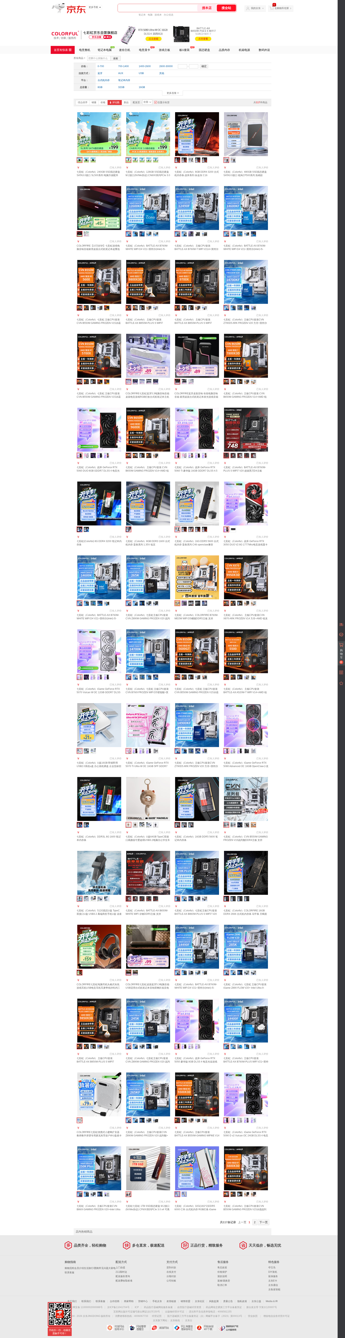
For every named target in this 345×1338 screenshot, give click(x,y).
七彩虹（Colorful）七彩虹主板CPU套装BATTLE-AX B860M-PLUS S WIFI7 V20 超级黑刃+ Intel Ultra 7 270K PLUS (195, 914)
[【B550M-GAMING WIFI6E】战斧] (142, 899)
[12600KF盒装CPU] (142, 234)
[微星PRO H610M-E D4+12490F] (204, 234)
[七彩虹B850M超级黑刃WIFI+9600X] (149, 455)
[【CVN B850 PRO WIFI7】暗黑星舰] (240, 825)
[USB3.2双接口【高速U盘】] (93, 751)
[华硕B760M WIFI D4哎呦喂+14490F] (198, 972)
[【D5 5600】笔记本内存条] (184, 825)
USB (141, 73)
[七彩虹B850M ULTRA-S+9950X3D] (233, 603)
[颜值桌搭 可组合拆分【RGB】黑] (184, 382)
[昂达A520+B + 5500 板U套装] (253, 677)
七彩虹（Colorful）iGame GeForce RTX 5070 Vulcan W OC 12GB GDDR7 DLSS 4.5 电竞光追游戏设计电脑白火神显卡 (98, 692)
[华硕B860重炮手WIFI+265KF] (149, 1120)
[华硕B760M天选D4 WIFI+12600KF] (156, 234)
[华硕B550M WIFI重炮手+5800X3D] (253, 1194)
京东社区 (199, 1301)
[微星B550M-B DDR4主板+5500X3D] (198, 1120)
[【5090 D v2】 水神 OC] (253, 1120)
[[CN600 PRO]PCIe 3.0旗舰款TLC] (149, 160)
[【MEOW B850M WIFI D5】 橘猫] (253, 825)
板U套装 (184, 50)
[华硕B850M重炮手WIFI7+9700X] (198, 308)
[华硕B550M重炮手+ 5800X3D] (247, 1194)
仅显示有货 (164, 102)
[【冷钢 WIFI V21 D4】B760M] (240, 455)
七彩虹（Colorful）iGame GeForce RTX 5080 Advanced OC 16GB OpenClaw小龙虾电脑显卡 (245, 766)
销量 (94, 102)
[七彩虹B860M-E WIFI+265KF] (135, 1120)
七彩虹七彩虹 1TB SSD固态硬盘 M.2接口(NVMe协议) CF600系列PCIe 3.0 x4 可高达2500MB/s (148, 1209)
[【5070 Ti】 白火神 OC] (142, 751)
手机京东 (157, 1301)
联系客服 (69, 1272)
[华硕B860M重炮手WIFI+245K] (142, 1046)
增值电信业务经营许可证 (276, 1316)
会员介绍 (79, 1268)
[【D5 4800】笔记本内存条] (191, 825)
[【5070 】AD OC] (100, 677)
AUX (120, 73)
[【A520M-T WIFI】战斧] (156, 899)
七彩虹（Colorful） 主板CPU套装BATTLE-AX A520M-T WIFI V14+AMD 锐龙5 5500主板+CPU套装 (245, 692)
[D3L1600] (86, 825)
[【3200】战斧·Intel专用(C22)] (204, 160)
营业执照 (253, 1316)
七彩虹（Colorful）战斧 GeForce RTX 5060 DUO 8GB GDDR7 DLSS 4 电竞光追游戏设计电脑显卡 (98, 471)
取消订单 (222, 1285)
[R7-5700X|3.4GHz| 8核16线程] (93, 382)
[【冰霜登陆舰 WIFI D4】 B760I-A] (191, 603)
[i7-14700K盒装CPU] (142, 677)
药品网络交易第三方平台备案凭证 (224, 1307)
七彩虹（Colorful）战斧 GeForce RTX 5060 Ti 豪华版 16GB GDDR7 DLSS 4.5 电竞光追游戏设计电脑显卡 (195, 471)
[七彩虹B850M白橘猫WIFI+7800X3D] (233, 382)
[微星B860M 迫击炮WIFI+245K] (156, 1046)
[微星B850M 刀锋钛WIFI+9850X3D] (107, 1046)
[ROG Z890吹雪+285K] (247, 972)
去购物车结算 (282, 8)
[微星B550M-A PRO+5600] (100, 308)
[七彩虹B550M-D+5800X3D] (233, 1194)
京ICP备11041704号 (118, 1307)
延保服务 (273, 1276)
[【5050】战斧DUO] (184, 1046)
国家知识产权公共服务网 (228, 1328)
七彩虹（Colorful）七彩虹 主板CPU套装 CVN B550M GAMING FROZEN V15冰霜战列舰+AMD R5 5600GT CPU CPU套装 (196, 692)
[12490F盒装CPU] (191, 234)
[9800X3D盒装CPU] (142, 308)
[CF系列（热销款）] (233, 160)
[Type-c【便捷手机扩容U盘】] (86, 751)
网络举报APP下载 (206, 1328)
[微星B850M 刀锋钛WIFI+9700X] (204, 308)
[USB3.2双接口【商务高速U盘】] (107, 899)
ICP (137, 1307)
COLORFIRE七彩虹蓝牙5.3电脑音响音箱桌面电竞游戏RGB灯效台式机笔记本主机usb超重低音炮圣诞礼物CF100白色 (147, 397)
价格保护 (222, 1272)
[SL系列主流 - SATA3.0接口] (86, 160)
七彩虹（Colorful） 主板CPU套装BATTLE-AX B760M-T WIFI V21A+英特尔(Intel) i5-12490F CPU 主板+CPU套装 (196, 249)
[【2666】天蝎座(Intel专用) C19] (247, 899)
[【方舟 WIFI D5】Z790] (204, 603)
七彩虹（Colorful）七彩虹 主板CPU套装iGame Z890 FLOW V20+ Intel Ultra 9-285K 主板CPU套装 (245, 988)
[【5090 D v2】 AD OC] (247, 1120)
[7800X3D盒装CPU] (240, 382)
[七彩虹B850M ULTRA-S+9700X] (184, 308)
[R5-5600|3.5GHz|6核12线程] (93, 308)
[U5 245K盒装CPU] (149, 1046)
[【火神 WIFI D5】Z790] (198, 603)
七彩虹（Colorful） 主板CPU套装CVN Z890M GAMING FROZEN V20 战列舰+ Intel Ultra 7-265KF (147, 1135)
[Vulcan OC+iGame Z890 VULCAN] (247, 751)
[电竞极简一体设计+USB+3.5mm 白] (142, 382)
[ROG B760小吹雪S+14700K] (156, 677)
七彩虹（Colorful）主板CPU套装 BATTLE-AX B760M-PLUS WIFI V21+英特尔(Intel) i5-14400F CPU (245, 1061)
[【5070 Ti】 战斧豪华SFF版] (135, 751)
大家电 (112, 1268)
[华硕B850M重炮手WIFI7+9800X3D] (149, 308)
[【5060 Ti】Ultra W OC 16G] (184, 455)
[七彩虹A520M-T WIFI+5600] (86, 308)
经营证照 (157, 1316)
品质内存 (224, 50)
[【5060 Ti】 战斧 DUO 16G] (198, 455)
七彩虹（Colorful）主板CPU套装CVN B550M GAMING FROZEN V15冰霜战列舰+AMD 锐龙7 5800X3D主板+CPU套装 (245, 1209)
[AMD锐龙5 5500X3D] (184, 1120)
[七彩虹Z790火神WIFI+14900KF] (184, 751)
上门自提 (120, 1267)
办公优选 (168, 14)
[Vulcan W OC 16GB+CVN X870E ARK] (156, 751)
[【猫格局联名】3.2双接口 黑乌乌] (156, 825)
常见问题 (103, 1268)
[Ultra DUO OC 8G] (100, 455)
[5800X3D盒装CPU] (240, 1194)
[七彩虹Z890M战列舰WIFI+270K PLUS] (184, 899)
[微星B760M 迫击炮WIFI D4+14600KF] (247, 234)
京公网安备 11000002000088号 (85, 1307)
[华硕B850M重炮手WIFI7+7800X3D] (247, 382)
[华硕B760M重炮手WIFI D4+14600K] (100, 603)
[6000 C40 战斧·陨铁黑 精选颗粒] (204, 529)
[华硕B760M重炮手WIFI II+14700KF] (247, 308)
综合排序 (82, 102)
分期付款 (171, 1276)
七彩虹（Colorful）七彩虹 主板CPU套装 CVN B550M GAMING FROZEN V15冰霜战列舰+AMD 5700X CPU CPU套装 (99, 397)
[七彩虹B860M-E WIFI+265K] (135, 603)
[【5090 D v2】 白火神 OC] (240, 1120)
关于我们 (72, 1301)
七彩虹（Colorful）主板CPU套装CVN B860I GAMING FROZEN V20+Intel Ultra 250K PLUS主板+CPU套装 (98, 1209)
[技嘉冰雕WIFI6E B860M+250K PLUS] (107, 1194)
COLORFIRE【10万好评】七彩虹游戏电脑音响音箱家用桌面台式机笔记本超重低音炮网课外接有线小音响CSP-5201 (98, 249)
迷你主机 (124, 50)
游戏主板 (164, 50)
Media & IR (272, 1301)
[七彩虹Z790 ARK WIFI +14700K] (135, 677)
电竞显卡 (144, 50)
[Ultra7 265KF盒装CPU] (142, 1120)
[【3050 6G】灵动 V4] (233, 529)
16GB (142, 87)
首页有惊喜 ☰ (62, 50)
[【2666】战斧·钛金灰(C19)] (184, 160)
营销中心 (143, 1301)
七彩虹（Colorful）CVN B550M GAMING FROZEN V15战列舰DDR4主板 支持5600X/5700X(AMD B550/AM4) (245, 840)
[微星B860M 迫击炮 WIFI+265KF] (156, 1120)
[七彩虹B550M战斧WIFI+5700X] (86, 382)
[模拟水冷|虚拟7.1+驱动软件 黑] (149, 382)
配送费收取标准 (124, 1280)
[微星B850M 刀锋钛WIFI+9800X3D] (156, 308)
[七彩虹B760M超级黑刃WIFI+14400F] (247, 1046)
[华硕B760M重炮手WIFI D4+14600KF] (253, 234)
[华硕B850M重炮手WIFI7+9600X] (156, 455)
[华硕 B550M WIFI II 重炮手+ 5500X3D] (191, 1120)
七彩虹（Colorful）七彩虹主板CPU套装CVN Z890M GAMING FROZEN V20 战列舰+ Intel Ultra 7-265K (148, 618)
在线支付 (171, 1272)
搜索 (115, 58)
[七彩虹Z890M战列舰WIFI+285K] (233, 972)
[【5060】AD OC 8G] (107, 455)
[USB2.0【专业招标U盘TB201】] (86, 899)
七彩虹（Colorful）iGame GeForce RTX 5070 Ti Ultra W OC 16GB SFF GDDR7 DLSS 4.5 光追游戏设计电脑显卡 (147, 766)
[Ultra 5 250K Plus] (100, 1194)
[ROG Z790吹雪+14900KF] (198, 751)
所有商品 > (79, 58)
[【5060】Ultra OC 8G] (93, 455)
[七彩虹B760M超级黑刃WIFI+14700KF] (233, 308)
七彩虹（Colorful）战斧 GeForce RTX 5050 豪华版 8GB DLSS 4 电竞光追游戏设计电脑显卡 (195, 1061)
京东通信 (273, 1285)
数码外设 (264, 50)
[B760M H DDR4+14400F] (253, 1046)
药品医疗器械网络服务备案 (158, 1307)
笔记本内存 (124, 80)
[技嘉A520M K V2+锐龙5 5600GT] (204, 677)
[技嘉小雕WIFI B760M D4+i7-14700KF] (253, 308)
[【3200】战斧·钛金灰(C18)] (198, 160)
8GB (100, 87)
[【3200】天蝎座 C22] (240, 899)
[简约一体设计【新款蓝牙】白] (86, 234)
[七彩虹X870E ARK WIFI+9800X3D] (135, 308)
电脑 (150, 14)
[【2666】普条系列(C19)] (191, 160)
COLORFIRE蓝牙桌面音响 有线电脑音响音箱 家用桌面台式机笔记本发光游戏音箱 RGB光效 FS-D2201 (196, 397)
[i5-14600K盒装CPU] (93, 603)
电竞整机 (84, 50)
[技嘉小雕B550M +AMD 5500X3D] (204, 1120)
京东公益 (256, 1301)
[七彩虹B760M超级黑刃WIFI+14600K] (86, 603)
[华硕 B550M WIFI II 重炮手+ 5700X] (100, 382)
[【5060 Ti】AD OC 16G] (204, 455)
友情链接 (171, 1301)
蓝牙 (100, 73)
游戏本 (158, 14)
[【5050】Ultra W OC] (191, 1046)
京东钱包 (175, 1320)
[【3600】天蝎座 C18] (233, 899)
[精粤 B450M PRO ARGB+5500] (247, 677)
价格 (103, 102)
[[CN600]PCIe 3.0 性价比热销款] (135, 160)
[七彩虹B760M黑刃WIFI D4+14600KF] (233, 234)
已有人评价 (116, 167)
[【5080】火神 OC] (240, 751)
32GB (121, 87)
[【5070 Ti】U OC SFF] (149, 751)
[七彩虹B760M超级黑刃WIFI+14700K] (149, 677)
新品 (126, 102)
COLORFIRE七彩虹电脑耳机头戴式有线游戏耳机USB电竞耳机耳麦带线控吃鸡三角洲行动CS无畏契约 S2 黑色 (98, 988)
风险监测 (214, 1301)
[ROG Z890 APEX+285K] (253, 972)
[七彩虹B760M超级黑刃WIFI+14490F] (184, 972)
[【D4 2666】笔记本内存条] (86, 529)
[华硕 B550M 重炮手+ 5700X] (107, 382)
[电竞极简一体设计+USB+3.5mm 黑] (135, 382)
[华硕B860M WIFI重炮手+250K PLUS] (93, 1194)
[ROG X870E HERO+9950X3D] (247, 603)
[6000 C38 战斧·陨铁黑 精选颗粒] (184, 529)
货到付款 (171, 1267)
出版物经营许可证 (174, 1311)
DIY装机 (272, 1272)
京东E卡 (272, 1280)
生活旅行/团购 (91, 1268)
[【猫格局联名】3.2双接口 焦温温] (135, 825)
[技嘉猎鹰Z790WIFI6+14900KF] (204, 751)
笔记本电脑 (105, 50)
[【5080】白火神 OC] (233, 751)
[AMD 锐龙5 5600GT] (191, 677)
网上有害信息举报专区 (183, 1328)
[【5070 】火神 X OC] (107, 677)
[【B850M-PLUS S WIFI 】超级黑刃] (149, 899)
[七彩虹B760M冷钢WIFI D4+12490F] (184, 234)
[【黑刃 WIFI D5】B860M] (233, 455)
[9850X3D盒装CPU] (93, 1046)
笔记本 (142, 14)
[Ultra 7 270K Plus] (191, 899)
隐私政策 (242, 1301)
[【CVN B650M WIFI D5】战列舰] (233, 825)
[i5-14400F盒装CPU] (240, 1046)
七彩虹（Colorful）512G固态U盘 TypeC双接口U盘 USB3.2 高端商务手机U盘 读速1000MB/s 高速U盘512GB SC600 (99, 914)
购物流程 (69, 1268)
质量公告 (228, 1301)
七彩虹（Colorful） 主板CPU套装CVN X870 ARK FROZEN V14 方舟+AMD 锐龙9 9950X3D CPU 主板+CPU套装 (245, 618)
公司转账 (171, 1280)
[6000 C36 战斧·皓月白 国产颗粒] (191, 529)
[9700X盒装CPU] (191, 308)
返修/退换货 (223, 1280)
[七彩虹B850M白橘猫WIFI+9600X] (135, 455)
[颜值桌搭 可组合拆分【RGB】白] (191, 382)
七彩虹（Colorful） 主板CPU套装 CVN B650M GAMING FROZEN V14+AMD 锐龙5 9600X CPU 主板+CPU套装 (147, 471)
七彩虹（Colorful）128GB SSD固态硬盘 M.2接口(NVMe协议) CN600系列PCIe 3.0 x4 (148, 175)
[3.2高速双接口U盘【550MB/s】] (100, 899)
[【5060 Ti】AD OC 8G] (191, 455)
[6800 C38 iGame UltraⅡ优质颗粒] (184, 1194)
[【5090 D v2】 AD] (233, 1120)
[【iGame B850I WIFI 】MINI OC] (247, 825)
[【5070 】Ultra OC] (86, 677)
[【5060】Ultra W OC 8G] (86, 455)
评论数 (116, 102)
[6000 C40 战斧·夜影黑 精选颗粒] (198, 529)
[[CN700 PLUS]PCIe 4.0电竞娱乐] (156, 160)
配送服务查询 (123, 1276)
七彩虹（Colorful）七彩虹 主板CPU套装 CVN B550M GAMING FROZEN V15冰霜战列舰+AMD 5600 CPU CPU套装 (99, 323)
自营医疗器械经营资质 (189, 1307)
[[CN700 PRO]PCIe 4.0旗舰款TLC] (142, 160)
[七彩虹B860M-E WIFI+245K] (135, 1046)
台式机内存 (104, 80)
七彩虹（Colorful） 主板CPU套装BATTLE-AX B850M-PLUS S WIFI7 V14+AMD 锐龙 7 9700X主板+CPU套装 (195, 323)
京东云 (188, 1320)
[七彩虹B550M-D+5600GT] (184, 677)
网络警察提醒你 (139, 1328)
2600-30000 (166, 66)
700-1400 (123, 66)
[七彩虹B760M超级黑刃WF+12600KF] (135, 234)
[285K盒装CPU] (240, 972)
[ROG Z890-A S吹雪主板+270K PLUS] (204, 899)
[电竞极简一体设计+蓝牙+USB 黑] (156, 382)
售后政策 (222, 1267)
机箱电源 (244, 50)
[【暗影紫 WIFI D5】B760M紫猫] (184, 603)
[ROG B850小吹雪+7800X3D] (253, 382)
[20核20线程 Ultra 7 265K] (142, 603)
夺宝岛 (272, 1267)
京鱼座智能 (274, 1289)
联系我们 (86, 1301)
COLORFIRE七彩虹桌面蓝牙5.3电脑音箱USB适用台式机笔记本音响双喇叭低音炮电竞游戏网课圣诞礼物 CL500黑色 (147, 988)
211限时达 (121, 1272)
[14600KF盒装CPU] (240, 234)
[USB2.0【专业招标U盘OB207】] (142, 825)
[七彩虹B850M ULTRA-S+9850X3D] (86, 1046)
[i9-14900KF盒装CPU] (191, 751)
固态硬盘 (204, 50)
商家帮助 (129, 1301)
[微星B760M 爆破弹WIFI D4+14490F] (204, 972)
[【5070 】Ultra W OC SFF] (93, 677)
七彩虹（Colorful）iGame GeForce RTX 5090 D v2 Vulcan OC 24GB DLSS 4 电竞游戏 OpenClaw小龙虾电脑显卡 (245, 1135)
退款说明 (222, 1276)
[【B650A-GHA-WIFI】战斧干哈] (135, 899)
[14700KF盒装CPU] (240, 308)
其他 (161, 73)
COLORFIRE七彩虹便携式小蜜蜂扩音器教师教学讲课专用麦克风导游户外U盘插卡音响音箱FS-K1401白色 (99, 1135)
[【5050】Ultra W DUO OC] (198, 1046)
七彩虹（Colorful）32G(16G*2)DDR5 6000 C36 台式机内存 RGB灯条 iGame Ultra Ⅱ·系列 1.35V (195, 1209)
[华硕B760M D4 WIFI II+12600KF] (149, 234)
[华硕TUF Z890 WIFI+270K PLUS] (198, 899)
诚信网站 (161, 1328)
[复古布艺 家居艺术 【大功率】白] (135, 972)
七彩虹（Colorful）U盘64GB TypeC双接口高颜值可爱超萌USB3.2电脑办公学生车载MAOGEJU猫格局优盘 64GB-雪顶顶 (148, 840)
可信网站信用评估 (116, 1328)
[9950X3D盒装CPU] (240, 603)
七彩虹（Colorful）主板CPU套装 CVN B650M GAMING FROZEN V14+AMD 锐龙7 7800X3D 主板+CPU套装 (245, 397)
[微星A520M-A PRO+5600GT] (198, 677)
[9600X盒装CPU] (142, 455)
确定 (204, 66)
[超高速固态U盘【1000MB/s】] (93, 899)
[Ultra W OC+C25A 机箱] (253, 751)
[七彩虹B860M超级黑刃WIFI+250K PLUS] (86, 1194)
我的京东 (256, 8)
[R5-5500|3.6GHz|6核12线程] (240, 677)
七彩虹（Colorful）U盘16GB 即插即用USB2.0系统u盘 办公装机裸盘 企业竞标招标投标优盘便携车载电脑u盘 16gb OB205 (99, 766)
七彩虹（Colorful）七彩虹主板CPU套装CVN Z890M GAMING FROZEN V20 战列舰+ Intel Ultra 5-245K (148, 1061)
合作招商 (114, 1301)
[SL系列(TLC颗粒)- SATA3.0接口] (93, 160)
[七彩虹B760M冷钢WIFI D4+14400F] (233, 1046)
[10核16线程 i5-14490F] (191, 972)
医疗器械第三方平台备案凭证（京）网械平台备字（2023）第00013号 (204, 1316)
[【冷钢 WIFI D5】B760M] (253, 455)
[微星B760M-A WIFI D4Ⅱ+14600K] (107, 603)
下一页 (263, 1222)
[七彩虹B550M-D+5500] (233, 677)
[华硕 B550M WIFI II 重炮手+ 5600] (107, 308)
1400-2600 (145, 66)
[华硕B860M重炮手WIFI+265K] (149, 603)
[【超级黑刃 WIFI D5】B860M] (247, 455)
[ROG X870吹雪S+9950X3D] (253, 603)
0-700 (101, 66)
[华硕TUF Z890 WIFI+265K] (156, 603)
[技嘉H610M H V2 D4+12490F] (198, 234)
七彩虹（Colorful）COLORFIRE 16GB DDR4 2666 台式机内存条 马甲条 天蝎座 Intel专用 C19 (245, 914)
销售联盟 (185, 1301)
